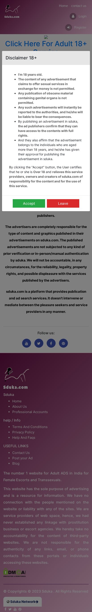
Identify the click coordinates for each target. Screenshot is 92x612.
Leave (63, 203)
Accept (29, 203)
